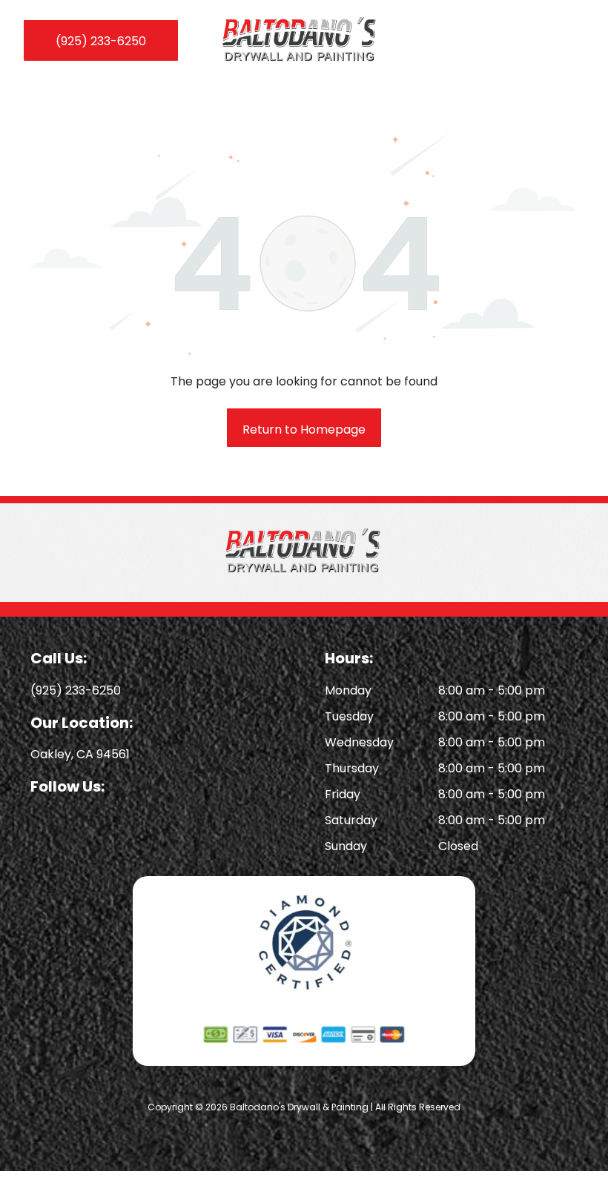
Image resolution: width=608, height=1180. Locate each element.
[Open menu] (572, 41)
